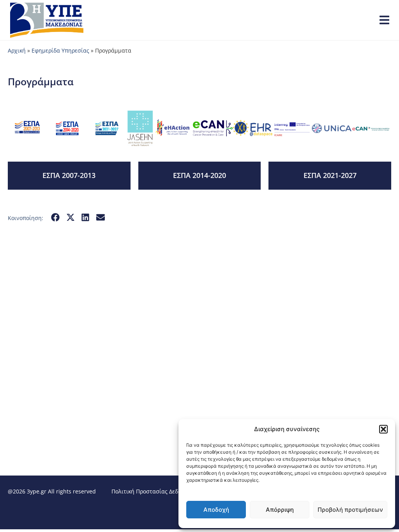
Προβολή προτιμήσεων (350, 509)
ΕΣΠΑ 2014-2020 (199, 175)
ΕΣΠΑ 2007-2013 (68, 175)
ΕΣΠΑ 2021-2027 (330, 175)
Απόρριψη (280, 509)
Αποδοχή (216, 509)
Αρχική (17, 50)
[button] (383, 429)
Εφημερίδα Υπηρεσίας (60, 50)
